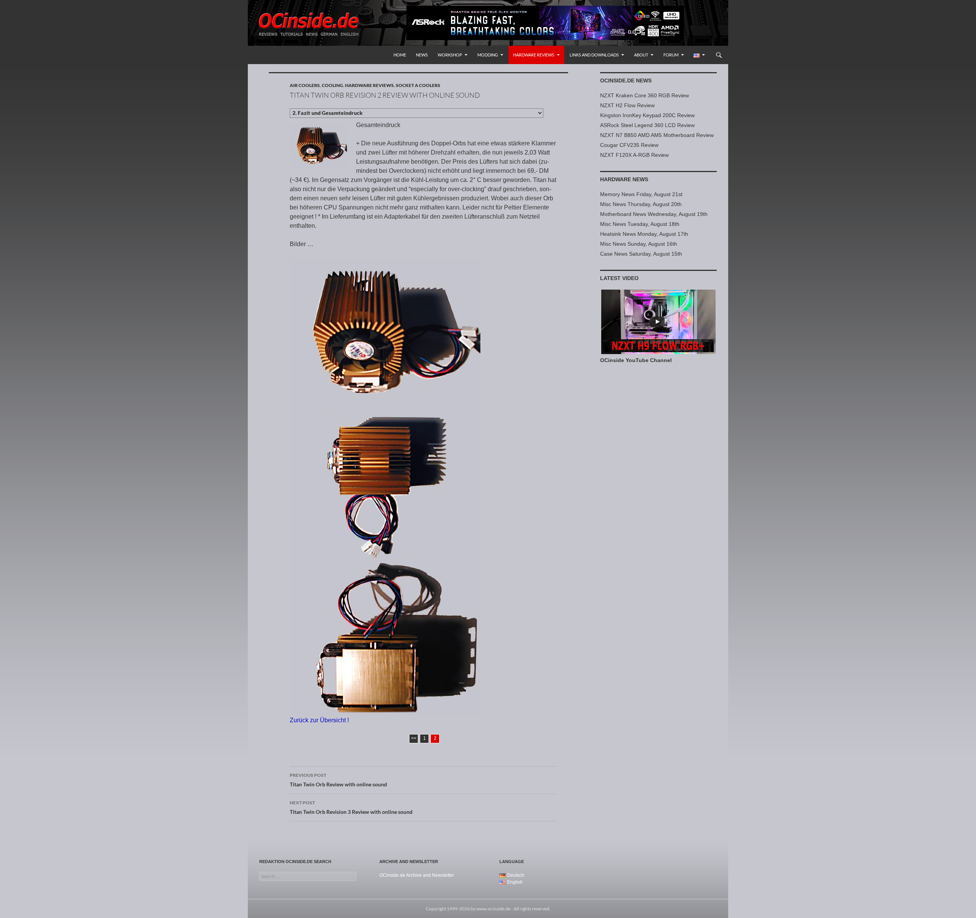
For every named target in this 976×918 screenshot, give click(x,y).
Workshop (450, 54)
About (641, 54)
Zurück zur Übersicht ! (319, 720)
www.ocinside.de (493, 909)
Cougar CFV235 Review (629, 145)
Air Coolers (305, 85)
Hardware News (624, 179)
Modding (487, 54)
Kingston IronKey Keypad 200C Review (647, 115)
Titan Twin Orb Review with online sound (338, 780)
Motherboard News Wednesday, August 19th (654, 214)
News (422, 54)
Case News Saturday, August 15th (641, 254)
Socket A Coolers (418, 85)
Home (399, 54)
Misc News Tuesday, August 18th (639, 224)
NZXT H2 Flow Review (627, 105)
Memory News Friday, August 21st (641, 194)
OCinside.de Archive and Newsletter (416, 875)
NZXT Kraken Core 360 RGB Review (644, 95)
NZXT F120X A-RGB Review (634, 155)
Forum (671, 54)
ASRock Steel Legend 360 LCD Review (647, 125)
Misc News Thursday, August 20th (641, 204)
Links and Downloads (594, 54)
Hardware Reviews (533, 54)
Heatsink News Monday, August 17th (644, 234)
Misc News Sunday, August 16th (638, 244)
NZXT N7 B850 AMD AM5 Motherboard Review (657, 135)
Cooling (332, 85)
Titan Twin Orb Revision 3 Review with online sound (351, 807)
